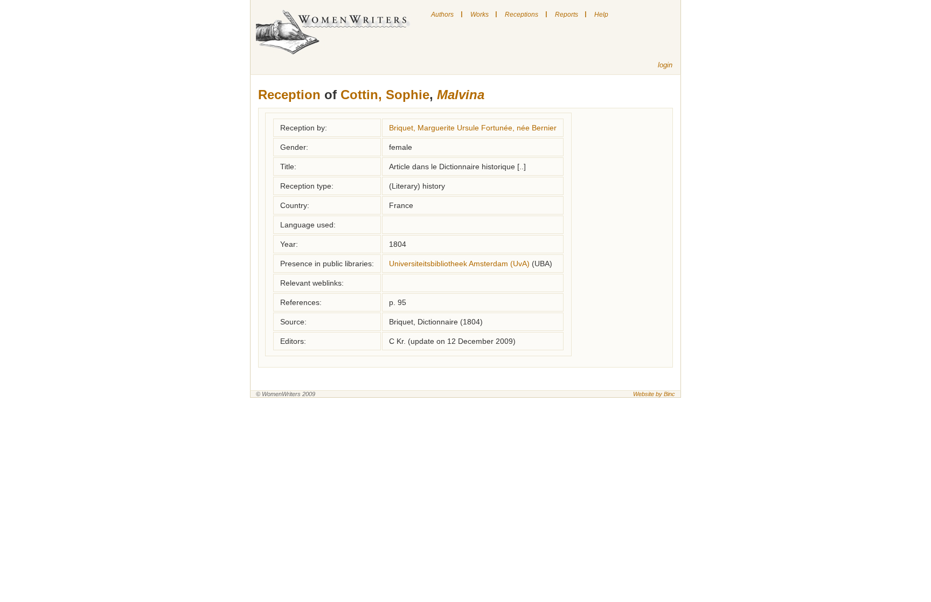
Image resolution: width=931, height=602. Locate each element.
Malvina (460, 94)
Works (479, 14)
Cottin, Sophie (385, 94)
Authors (442, 14)
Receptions (521, 14)
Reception (289, 94)
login (665, 65)
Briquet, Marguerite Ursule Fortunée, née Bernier (473, 127)
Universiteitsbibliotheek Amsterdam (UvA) (459, 263)
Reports (566, 14)
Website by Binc (654, 394)
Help (601, 14)
